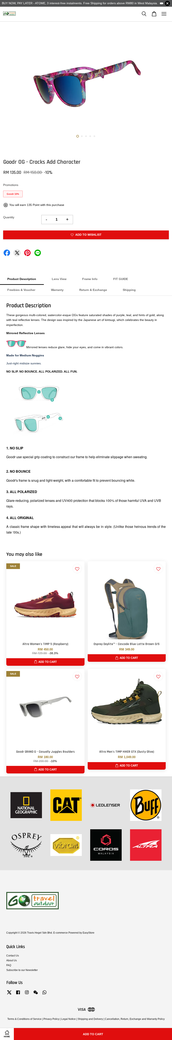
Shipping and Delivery (90, 1019)
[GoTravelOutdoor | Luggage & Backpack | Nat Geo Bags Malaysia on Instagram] (27, 994)
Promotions (10, 185)
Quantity (8, 217)
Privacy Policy (51, 1019)
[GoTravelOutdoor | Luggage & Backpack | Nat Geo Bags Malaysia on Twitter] (9, 994)
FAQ (8, 965)
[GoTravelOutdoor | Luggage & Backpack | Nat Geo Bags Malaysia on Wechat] (36, 994)
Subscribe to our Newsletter (22, 970)
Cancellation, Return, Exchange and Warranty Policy (135, 1019)
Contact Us (12, 955)
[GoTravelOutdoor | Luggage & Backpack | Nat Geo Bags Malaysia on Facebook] (18, 994)
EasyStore (88, 932)
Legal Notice (68, 1019)
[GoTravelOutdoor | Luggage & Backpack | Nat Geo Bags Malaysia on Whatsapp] (44, 994)
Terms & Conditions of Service (24, 1019)
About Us (11, 960)
